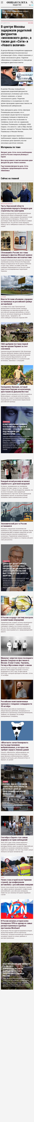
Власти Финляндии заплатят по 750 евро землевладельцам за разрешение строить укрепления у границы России (17, 970)
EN (32, 5)
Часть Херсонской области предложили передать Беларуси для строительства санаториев (16, 208)
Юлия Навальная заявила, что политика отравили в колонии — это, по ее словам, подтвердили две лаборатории (17, 429)
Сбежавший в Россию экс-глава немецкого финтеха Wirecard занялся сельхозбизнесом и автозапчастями (16, 255)
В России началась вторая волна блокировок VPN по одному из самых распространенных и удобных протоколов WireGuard (16, 924)
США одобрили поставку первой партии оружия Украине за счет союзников (14, 346)
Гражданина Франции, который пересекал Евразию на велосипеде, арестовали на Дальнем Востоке (16, 389)
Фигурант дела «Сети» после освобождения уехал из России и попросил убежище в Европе (16, 154)
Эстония (3, 297)
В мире (5, 781)
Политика (6, 421)
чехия (2, 877)
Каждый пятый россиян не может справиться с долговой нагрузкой (15, 482)
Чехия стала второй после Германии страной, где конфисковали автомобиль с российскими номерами (17, 882)
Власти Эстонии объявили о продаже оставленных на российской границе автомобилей (17, 301)
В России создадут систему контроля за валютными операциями (17, 618)
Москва (30, 23)
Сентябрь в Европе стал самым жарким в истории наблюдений (14, 838)
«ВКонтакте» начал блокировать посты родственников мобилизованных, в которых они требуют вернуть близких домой (15, 746)
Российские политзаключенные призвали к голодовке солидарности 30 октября (16, 703)
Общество (17, 5)
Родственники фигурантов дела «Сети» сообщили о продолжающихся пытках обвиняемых (14, 168)
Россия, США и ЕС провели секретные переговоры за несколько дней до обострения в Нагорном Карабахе (15, 789)
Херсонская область (7, 203)
